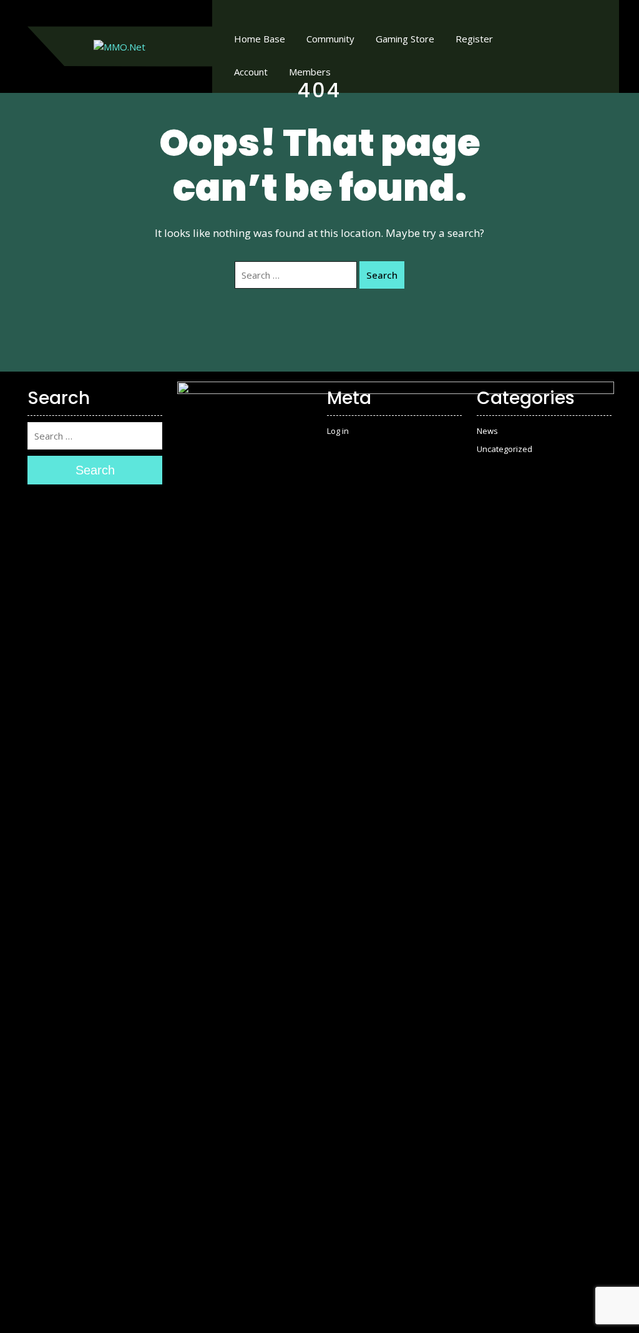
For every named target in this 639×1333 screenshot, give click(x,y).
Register (474, 38)
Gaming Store (405, 38)
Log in (338, 430)
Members (310, 71)
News (487, 430)
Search (382, 275)
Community (330, 38)
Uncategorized (504, 449)
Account (251, 71)
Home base (259, 38)
